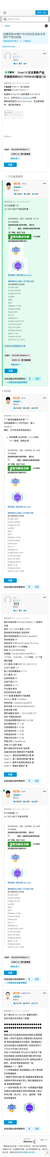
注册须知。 (32, 1152)
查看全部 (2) (15, 158)
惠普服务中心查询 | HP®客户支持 (21, 281)
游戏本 (7, 26)
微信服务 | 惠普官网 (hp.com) (19, 275)
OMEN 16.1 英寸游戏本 (21, 154)
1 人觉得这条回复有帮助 (16, 382)
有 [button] (30, 378)
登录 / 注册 (41, 12)
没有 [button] (37, 378)
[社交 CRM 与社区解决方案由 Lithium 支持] (29, 1141)
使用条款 (22, 1152)
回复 (10, 164)
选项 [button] (46, 26)
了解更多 (27, 41)
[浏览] (4, 13)
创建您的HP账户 (10, 41)
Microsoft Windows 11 (20, 149)
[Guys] (8, 56)
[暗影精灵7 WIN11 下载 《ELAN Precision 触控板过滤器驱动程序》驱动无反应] (16, 46)
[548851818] (8, 995)
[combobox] (25, 19)
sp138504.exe (25, 97)
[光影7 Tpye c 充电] (19, 46)
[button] (44, 53)
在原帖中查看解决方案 (14, 346)
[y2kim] (8, 186)
